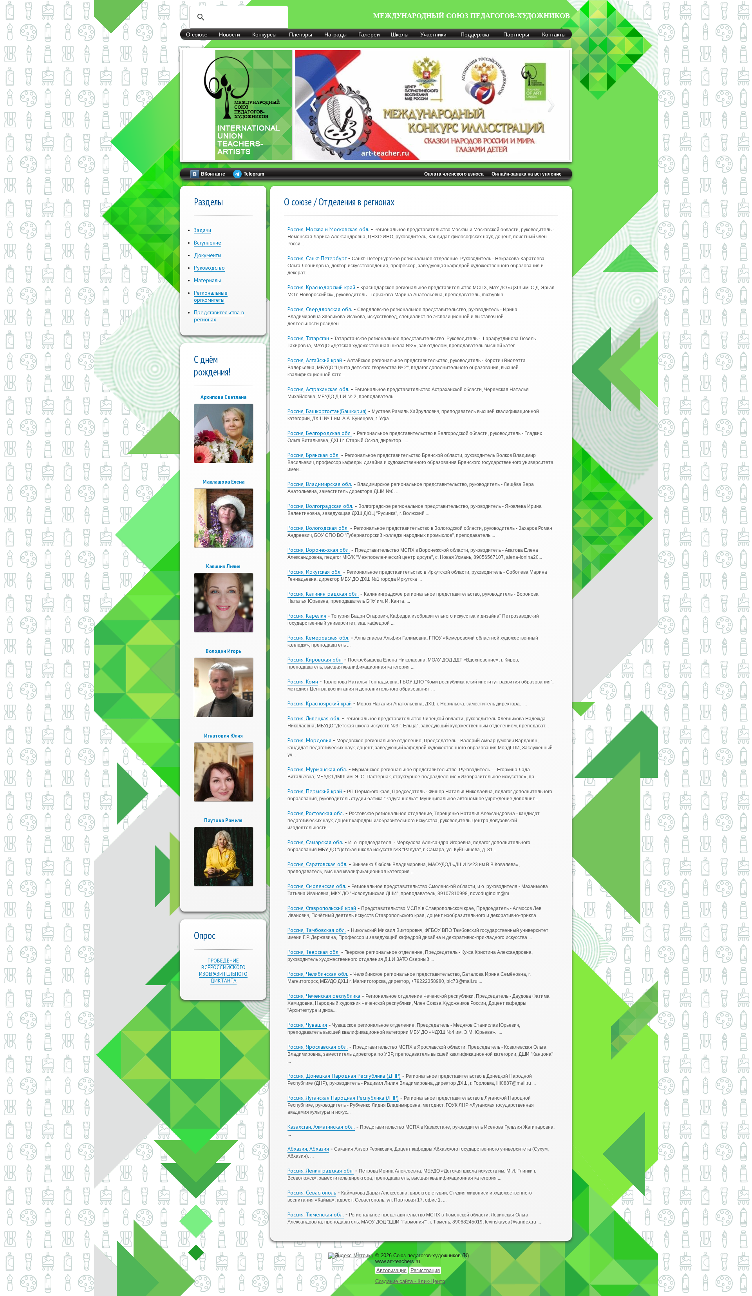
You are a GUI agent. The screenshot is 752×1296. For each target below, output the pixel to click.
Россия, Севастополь (311, 1192)
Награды (335, 34)
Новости (229, 34)
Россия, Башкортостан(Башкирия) (327, 411)
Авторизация (391, 1270)
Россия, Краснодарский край (321, 287)
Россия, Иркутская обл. (314, 571)
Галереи (369, 34)
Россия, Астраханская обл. (318, 389)
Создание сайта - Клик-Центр (410, 1281)
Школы (400, 34)
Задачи (202, 230)
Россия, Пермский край (314, 791)
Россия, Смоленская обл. (316, 886)
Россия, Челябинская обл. (317, 973)
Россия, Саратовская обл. (317, 864)
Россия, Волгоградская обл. (320, 505)
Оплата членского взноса (454, 174)
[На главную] (237, 155)
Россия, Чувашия (307, 1024)
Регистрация (425, 1270)
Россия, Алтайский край (314, 360)
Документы (207, 255)
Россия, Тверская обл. (313, 951)
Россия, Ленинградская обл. (320, 1170)
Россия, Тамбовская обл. (316, 929)
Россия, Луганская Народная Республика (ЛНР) (343, 1097)
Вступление (207, 242)
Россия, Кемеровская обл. (318, 637)
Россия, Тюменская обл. (315, 1214)
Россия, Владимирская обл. (319, 484)
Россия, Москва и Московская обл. (328, 229)
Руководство (209, 267)
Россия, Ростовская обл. (315, 813)
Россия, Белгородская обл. (319, 433)
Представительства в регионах (219, 316)
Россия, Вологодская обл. (318, 527)
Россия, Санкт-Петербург (317, 258)
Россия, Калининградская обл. (323, 593)
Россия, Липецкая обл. (313, 718)
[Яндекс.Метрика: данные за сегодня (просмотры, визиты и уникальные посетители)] (350, 1255)
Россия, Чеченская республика (323, 995)
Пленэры (300, 34)
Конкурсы (264, 34)
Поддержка (475, 34)
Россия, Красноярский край (319, 703)
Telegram (254, 174)
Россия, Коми (302, 681)
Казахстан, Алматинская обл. (321, 1126)
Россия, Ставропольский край (321, 908)
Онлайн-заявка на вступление (527, 174)
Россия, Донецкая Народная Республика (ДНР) (344, 1075)
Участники (433, 34)
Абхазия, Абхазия (308, 1148)
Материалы (207, 280)
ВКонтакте (213, 174)
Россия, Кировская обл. (315, 659)
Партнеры (516, 34)
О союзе (197, 34)
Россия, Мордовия (309, 740)
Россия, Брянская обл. (313, 455)
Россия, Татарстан (308, 338)
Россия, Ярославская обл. (317, 1046)
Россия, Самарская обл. (315, 842)
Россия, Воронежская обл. (318, 549)
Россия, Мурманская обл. (317, 769)
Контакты (554, 34)
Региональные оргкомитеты (211, 296)
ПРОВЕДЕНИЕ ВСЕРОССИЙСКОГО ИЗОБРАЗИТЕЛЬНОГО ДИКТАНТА (223, 970)
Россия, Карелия (306, 615)
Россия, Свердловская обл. (319, 309)
